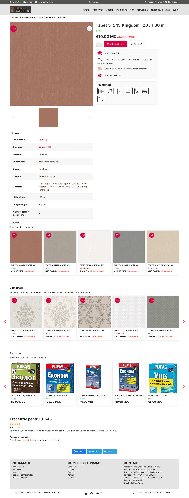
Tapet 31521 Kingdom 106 (23, 330)
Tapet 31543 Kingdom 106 (23, 265)
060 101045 (136, 480)
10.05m (42, 204)
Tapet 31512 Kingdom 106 (160, 330)
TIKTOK (100, 493)
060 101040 (136, 469)
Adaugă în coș (117, 44)
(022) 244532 (149, 475)
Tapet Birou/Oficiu (72, 183)
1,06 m (41, 197)
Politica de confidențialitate (23, 475)
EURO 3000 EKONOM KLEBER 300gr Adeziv (92, 397)
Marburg (42, 139)
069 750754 (136, 475)
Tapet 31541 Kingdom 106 (57, 265)
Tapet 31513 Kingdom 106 (126, 330)
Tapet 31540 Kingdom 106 (92, 265)
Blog (175, 10)
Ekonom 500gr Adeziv (56, 396)
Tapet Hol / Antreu (74, 186)
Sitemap (138, 493)
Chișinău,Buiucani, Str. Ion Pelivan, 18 (146, 472)
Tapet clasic (44, 169)
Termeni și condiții (19, 477)
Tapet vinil (43, 154)
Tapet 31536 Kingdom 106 (126, 265)
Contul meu (72, 467)
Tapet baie (57, 183)
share (79, 451)
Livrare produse (18, 472)
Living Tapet (44, 183)
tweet (94, 451)
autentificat (28, 440)
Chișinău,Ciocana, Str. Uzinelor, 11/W (146, 477)
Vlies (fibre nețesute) (48, 161)
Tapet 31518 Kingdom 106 (92, 330)
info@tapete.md (136, 483)
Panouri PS (121, 10)
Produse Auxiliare (160, 10)
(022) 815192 (149, 469)
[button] (48, 117)
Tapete (86, 10)
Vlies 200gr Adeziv (157, 396)
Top (132, 10)
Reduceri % (142, 10)
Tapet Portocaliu (46, 176)
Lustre (109, 10)
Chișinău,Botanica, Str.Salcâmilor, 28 (146, 467)
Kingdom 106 (44, 147)
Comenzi (71, 469)
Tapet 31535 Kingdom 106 (160, 265)
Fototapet (98, 10)
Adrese (71, 475)
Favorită (71, 472)
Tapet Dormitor (56, 186)
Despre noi (16, 469)
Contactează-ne (18, 467)
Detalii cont (72, 477)
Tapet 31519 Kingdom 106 (57, 330)
